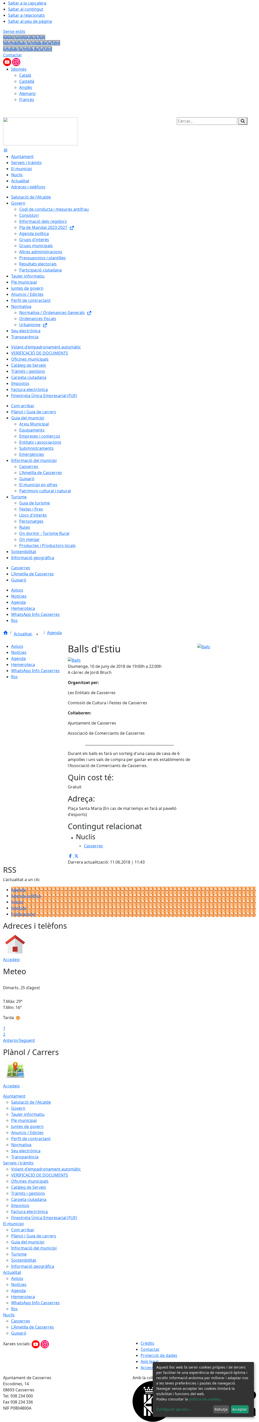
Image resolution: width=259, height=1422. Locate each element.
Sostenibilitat (23, 1260)
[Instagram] (16, 61)
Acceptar (239, 1409)
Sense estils (14, 31)
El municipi (13, 1223)
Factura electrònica (29, 1211)
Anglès (25, 87)
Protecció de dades (159, 1355)
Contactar (12, 55)
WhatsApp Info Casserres (35, 670)
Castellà (26, 81)
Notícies (19, 652)
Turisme (19, 1254)
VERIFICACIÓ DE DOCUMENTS (39, 1175)
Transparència (24, 1157)
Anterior (11, 1040)
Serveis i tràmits (18, 1163)
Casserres (20, 1321)
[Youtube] (7, 61)
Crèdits (147, 1343)
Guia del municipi (27, 1242)
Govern (18, 1108)
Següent (27, 1040)
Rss (14, 676)
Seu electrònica (25, 1151)
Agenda (54, 632)
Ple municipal (24, 1120)
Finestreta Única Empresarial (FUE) (44, 1217)
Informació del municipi (34, 1248)
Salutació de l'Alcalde (31, 1102)
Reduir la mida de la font (24, 37)
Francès (26, 99)
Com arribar (22, 1230)
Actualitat (23, 634)
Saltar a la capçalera (27, 3)
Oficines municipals (30, 1181)
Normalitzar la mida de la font (31, 43)
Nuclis (9, 1315)
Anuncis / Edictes (27, 1132)
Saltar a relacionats (26, 15)
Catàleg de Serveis (28, 1187)
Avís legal (149, 1361)
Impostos (20, 1205)
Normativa (21, 1144)
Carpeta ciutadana (28, 1199)
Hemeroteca (23, 664)
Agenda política (26, 896)
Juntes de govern (27, 1126)
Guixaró (18, 1333)
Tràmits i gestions (28, 1193)
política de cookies (204, 1399)
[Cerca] (242, 121)
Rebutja (221, 1409)
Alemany (27, 93)
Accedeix (11, 959)
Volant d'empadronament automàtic (46, 1169)
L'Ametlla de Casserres (32, 1327)
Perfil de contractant (31, 1138)
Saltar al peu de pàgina (30, 21)
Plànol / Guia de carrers (33, 1236)
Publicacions (23, 914)
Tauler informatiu (28, 1114)
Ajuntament (14, 1096)
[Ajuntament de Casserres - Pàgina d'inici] (40, 131)
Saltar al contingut (25, 9)
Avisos (17, 646)
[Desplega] (37, 634)
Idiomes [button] (19, 69)
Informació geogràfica (32, 1266)
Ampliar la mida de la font (27, 49)
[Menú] (5, 150)
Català (25, 75)
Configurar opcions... (174, 1409)
